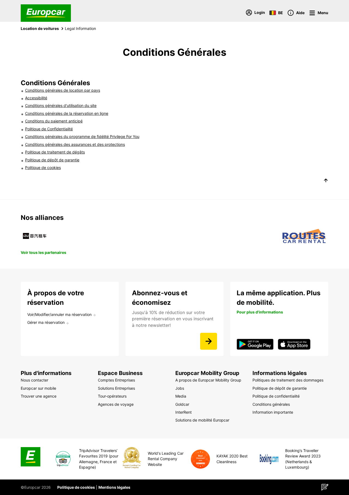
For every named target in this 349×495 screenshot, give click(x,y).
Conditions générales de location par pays (62, 90)
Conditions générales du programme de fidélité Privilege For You (82, 136)
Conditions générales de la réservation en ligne (66, 113)
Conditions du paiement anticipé (54, 121)
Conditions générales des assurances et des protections (75, 144)
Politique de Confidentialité (49, 129)
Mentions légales (114, 487)
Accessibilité (36, 98)
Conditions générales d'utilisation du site (61, 105)
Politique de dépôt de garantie (52, 160)
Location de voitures (40, 28)
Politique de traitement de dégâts (55, 152)
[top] (325, 181)
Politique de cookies (43, 167)
